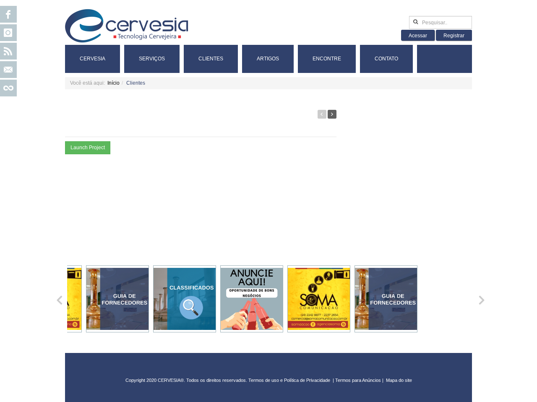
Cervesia (92, 59)
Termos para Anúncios (358, 380)
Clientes (210, 59)
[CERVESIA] (126, 26)
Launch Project (87, 147)
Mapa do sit (397, 380)
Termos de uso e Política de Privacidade (289, 380)
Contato (386, 59)
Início (113, 83)
